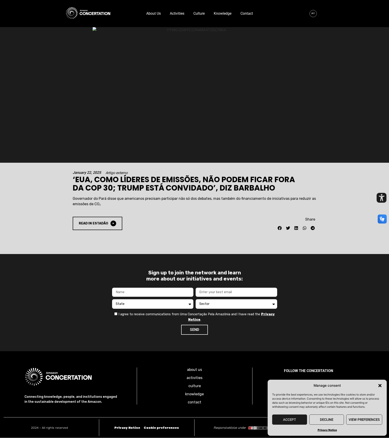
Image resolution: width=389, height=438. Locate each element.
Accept (289, 420)
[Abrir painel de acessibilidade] (382, 198)
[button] (380, 385)
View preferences (364, 420)
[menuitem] (313, 13)
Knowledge (222, 13)
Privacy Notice (327, 430)
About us (153, 13)
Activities (177, 13)
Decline (326, 420)
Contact (246, 13)
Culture (199, 13)
